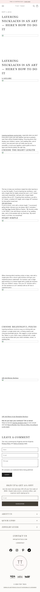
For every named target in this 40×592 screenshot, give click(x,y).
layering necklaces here (20, 423)
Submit (7, 474)
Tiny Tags (8, 209)
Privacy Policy (6, 443)
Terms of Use (8, 587)
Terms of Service (18, 443)
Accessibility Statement (29, 587)
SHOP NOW (27, 1)
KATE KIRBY (8, 78)
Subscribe (20, 504)
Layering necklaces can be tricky (11, 135)
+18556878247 (20, 543)
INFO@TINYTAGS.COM (20, 539)
